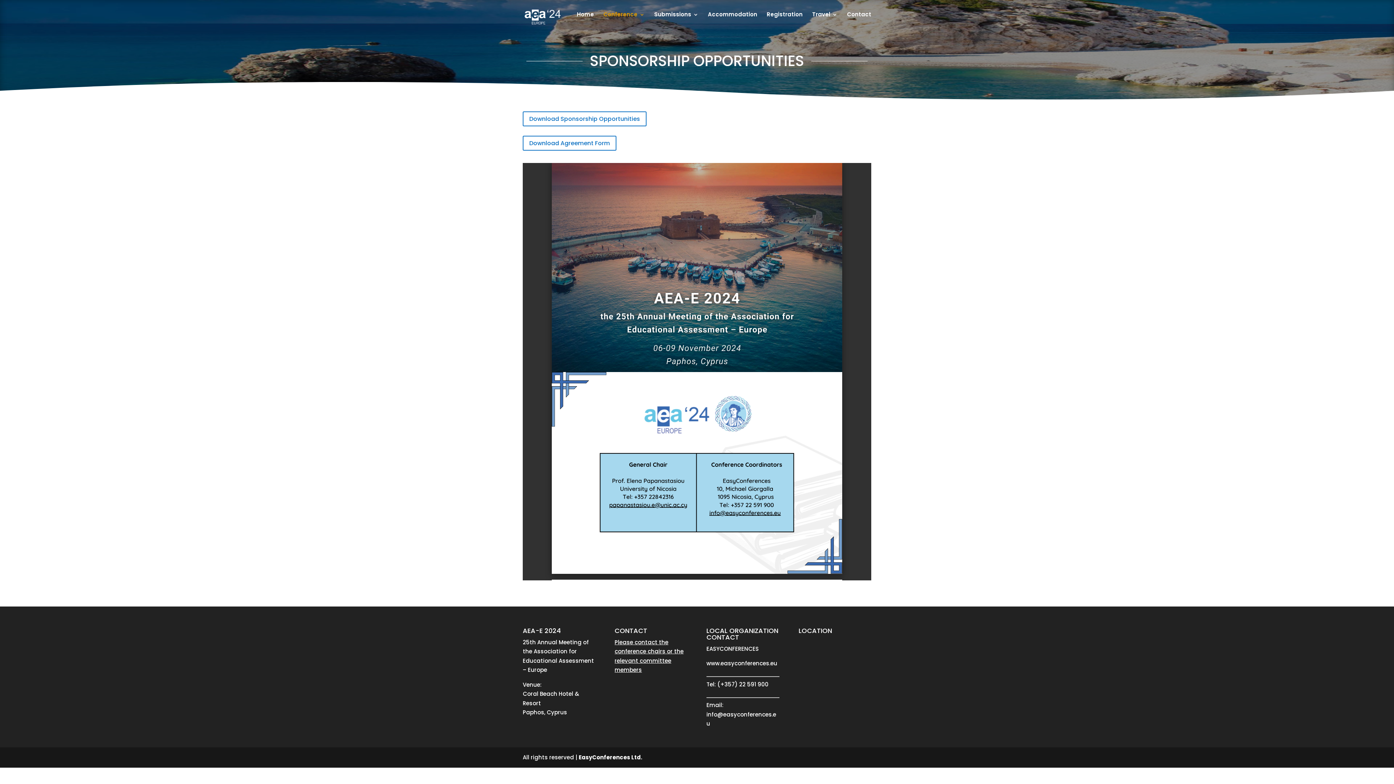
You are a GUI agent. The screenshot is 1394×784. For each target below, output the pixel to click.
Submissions (672, 15)
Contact (859, 15)
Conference (620, 15)
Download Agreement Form (569, 143)
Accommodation (732, 15)
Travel (821, 15)
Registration (785, 15)
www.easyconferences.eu (741, 663)
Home (585, 15)
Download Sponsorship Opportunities (584, 119)
